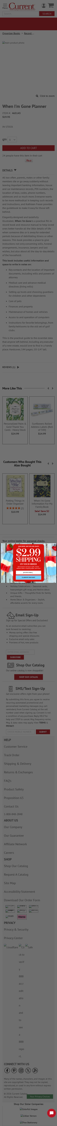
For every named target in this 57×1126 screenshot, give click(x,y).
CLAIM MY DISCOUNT (28, 577)
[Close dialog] (55, 545)
